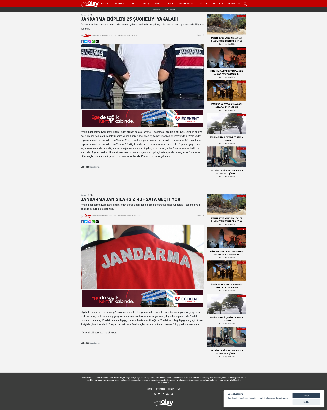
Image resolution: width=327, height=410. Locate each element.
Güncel (133, 4)
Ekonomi (119, 4)
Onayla (306, 396)
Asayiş (146, 4)
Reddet (306, 402)
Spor (157, 4)
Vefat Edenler (169, 10)
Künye (149, 389)
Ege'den (169, 4)
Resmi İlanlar (186, 4)
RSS (178, 389)
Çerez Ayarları (282, 398)
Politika (105, 4)
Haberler (84, 15)
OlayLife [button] (232, 4)
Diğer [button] (201, 4)
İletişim (171, 389)
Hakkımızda (160, 389)
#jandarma (94, 167)
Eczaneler (156, 10)
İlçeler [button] (216, 4)
